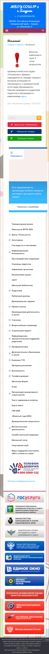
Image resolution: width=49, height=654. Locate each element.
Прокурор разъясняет (22, 365)
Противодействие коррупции (25, 259)
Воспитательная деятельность (19, 428)
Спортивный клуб (20, 445)
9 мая (14, 387)
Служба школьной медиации (25, 435)
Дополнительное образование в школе (26, 353)
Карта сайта (17, 405)
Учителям (16, 320)
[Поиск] (39, 118)
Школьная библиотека (22, 285)
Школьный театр (19, 440)
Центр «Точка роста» (21, 235)
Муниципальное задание (23, 301)
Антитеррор (17, 240)
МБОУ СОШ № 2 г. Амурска (24, 8)
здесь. (24, 96)
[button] (7, 30)
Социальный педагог (21, 331)
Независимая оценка (21, 275)
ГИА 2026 (16, 411)
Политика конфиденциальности (21, 481)
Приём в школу (19, 307)
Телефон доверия (20, 376)
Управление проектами (22, 269)
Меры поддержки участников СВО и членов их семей (25, 452)
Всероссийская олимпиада (24, 325)
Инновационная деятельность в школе (26, 313)
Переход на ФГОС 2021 (22, 229)
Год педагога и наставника (24, 245)
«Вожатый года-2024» (22, 416)
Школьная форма (20, 381)
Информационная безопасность (20, 252)
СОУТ (14, 280)
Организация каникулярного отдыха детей (25, 393)
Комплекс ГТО (18, 360)
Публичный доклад (21, 296)
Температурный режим (22, 224)
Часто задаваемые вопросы (25, 400)
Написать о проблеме (28, 207)
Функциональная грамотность (26, 421)
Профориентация (20, 347)
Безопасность (18, 371)
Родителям (17, 291)
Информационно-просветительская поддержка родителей (25, 338)
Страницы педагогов (21, 264)
